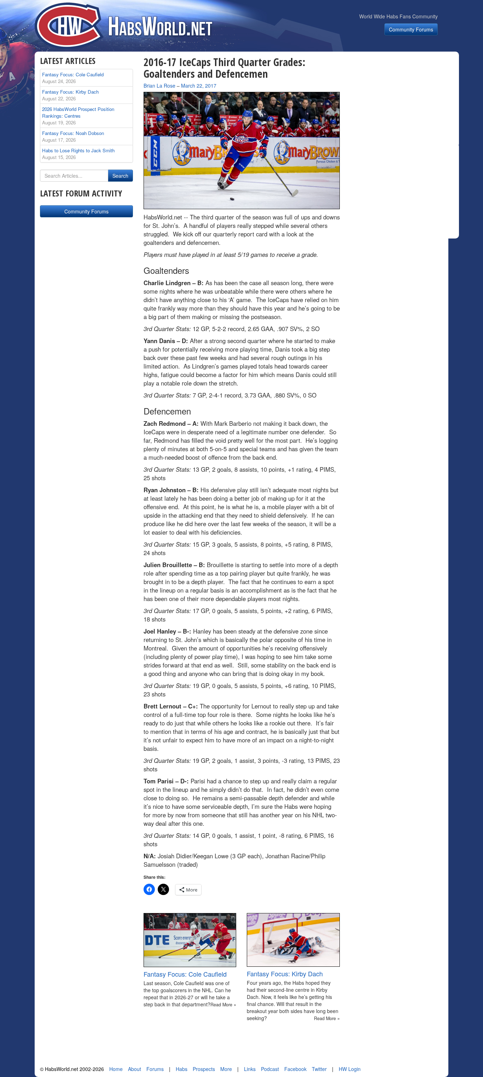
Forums (155, 1068)
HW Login (350, 1068)
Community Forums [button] (411, 29)
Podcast (270, 1068)
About (134, 1068)
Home (116, 1068)
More (226, 1068)
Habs (181, 1068)
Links (250, 1068)
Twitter (319, 1068)
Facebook (295, 1068)
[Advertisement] (403, 100)
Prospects (204, 1068)
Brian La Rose (159, 85)
